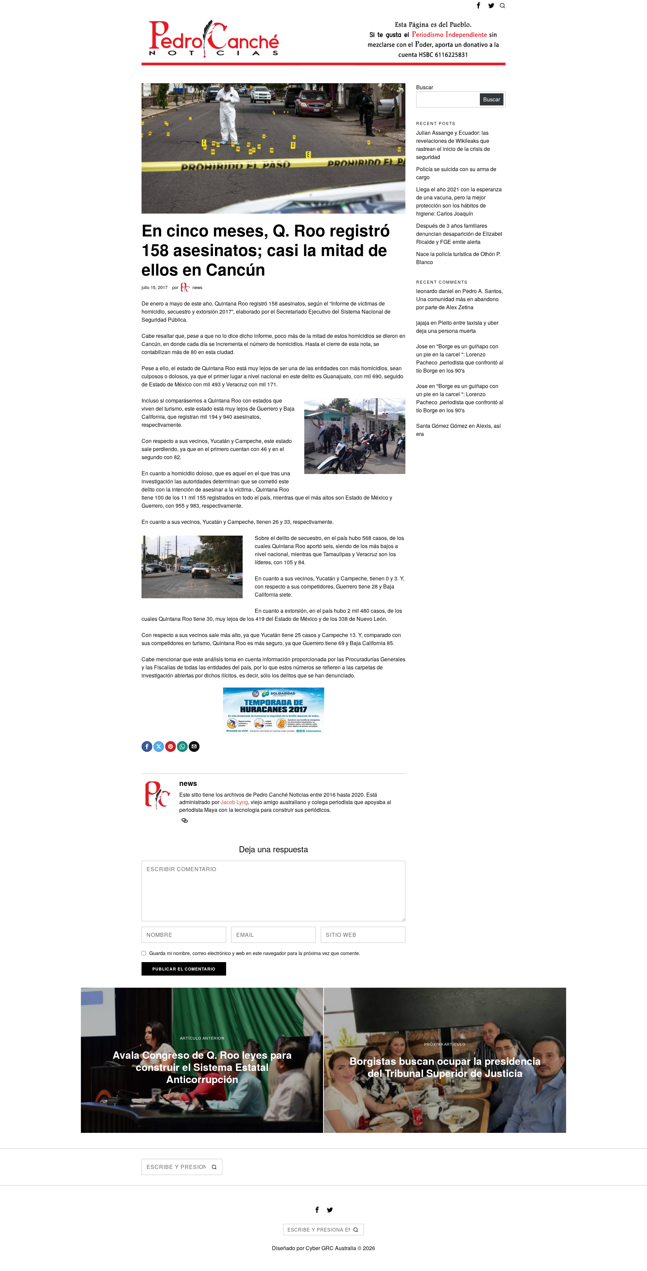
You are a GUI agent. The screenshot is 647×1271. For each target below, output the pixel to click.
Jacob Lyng (234, 802)
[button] (214, 1167)
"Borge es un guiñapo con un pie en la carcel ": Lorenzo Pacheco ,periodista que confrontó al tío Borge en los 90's (459, 358)
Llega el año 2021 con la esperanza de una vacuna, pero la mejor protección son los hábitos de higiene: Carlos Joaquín (459, 201)
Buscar (424, 87)
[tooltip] (478, 5)
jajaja (422, 322)
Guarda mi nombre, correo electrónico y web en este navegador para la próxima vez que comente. (254, 952)
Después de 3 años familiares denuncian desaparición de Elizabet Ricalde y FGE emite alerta (459, 234)
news (197, 287)
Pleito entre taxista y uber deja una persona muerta (457, 327)
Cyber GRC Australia (331, 1248)
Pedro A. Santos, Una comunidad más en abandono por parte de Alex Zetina (459, 299)
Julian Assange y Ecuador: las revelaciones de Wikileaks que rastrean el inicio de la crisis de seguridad (453, 145)
